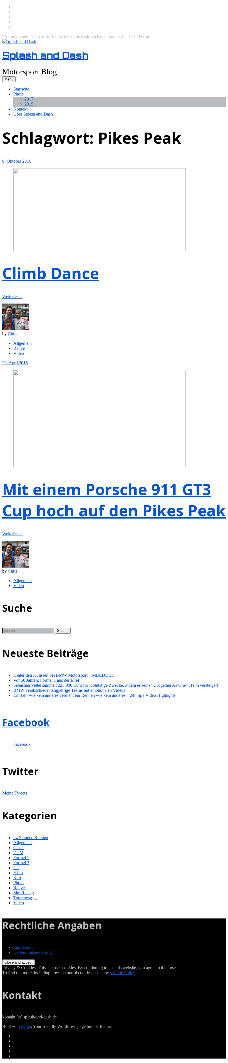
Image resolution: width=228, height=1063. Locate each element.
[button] (63, 631)
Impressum (23, 947)
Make (26, 1026)
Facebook (25, 722)
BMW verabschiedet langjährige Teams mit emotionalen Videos (69, 690)
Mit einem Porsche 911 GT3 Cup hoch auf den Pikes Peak (114, 499)
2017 (28, 99)
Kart (17, 877)
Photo (18, 94)
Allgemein (22, 343)
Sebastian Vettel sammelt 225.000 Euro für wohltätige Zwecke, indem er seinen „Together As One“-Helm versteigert (115, 685)
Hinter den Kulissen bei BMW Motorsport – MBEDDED (64, 675)
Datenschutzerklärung (32, 952)
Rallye (19, 348)
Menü (8, 79)
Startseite (21, 89)
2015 (28, 104)
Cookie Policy (122, 972)
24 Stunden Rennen (30, 837)
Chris (12, 333)
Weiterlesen (12, 296)
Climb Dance (50, 273)
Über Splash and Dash (33, 114)
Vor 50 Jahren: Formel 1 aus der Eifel (46, 680)
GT (16, 867)
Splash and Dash (45, 55)
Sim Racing (23, 892)
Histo (18, 872)
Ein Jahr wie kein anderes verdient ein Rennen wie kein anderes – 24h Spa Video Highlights (94, 695)
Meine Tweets (14, 793)
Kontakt (20, 109)
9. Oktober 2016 (16, 161)
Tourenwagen (25, 897)
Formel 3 (21, 862)
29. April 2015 (15, 362)
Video (18, 353)
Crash (18, 847)
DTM (18, 852)
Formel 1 (21, 857)
